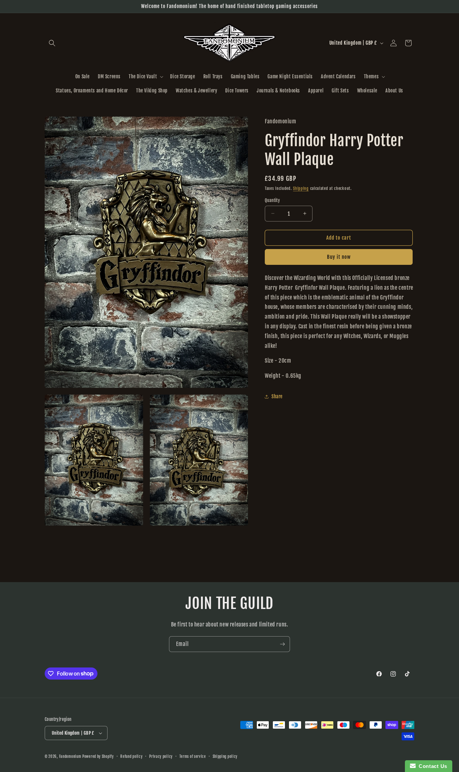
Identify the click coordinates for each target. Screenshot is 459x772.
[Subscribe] (282, 644)
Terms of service (192, 756)
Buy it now (339, 257)
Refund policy (131, 756)
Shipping (301, 188)
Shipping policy (225, 756)
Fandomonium (70, 756)
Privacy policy (161, 756)
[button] (52, 43)
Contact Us (431, 766)
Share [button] (277, 396)
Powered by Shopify (98, 756)
